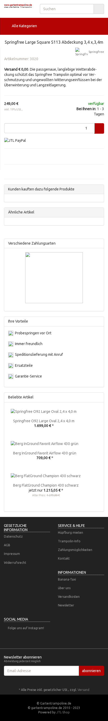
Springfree (96, 51)
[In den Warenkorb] (99, 128)
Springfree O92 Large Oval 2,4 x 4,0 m (43, 421)
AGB (7, 545)
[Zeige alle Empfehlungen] (98, 397)
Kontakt (64, 558)
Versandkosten (69, 596)
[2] (15, 140)
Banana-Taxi (67, 579)
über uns (64, 588)
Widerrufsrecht (15, 562)
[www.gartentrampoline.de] (18, 6)
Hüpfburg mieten (70, 532)
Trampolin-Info (69, 541)
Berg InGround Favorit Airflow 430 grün (44, 453)
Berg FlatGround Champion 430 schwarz (46, 485)
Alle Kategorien (24, 26)
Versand (83, 689)
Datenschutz (13, 536)
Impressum (12, 553)
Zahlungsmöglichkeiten (75, 549)
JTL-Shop (63, 712)
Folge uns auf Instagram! (26, 628)
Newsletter (66, 605)
